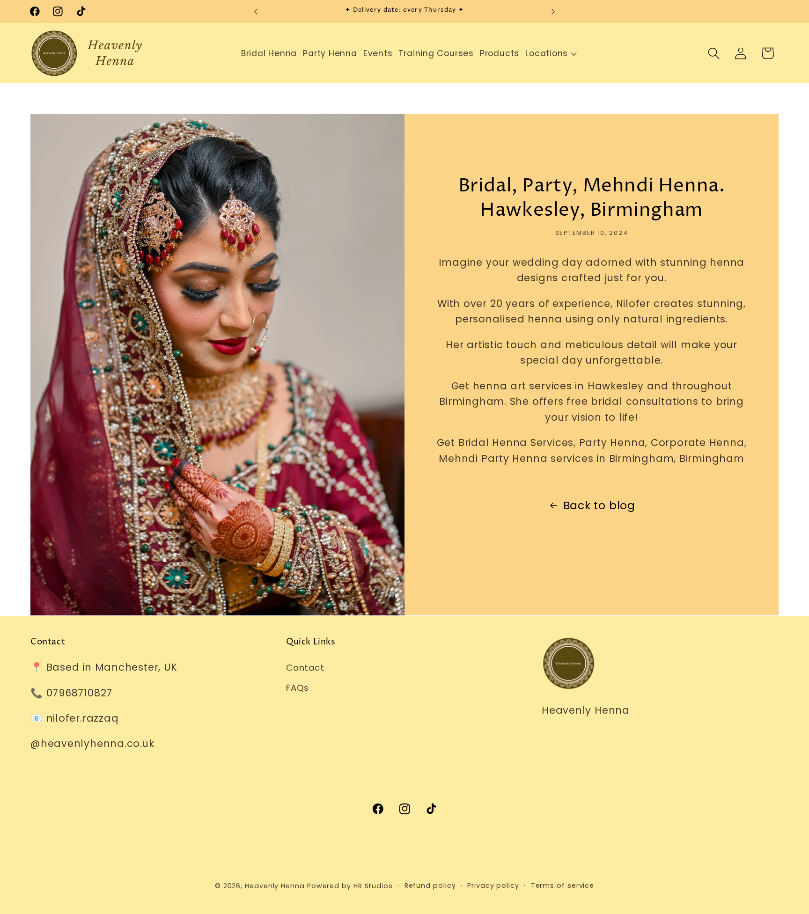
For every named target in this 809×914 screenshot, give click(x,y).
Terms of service (563, 885)
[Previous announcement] (256, 11)
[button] (546, 53)
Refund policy (430, 885)
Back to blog (599, 505)
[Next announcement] (553, 11)
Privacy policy (493, 885)
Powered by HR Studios (350, 886)
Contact (305, 667)
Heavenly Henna (275, 886)
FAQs (297, 688)
